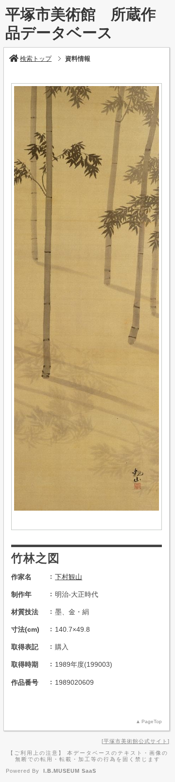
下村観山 (68, 577)
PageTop (151, 721)
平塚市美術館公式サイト (136, 741)
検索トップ (36, 58)
